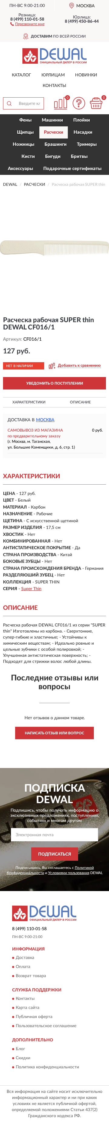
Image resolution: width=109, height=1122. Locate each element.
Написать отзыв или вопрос (54, 733)
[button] (27, 23)
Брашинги (56, 144)
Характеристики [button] (28, 402)
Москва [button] (45, 420)
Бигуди (53, 156)
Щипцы (25, 132)
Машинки (52, 120)
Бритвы (79, 156)
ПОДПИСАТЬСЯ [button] (54, 854)
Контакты (54, 86)
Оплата (23, 967)
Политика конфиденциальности (47, 1067)
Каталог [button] (21, 75)
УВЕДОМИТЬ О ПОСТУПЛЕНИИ (54, 383)
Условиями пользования (68, 873)
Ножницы (23, 144)
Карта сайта (27, 1008)
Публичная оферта (34, 1017)
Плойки (81, 120)
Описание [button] (80, 402)
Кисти (28, 156)
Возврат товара (31, 976)
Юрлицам (53, 75)
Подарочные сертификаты (72, 168)
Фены (25, 120)
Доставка (25, 958)
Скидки (23, 1058)
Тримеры (87, 144)
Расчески (53, 132)
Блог (20, 1049)
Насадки (83, 132)
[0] (96, 103)
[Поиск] (9, 103)
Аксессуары (20, 168)
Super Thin (31, 589)
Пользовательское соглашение (46, 1026)
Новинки (86, 75)
